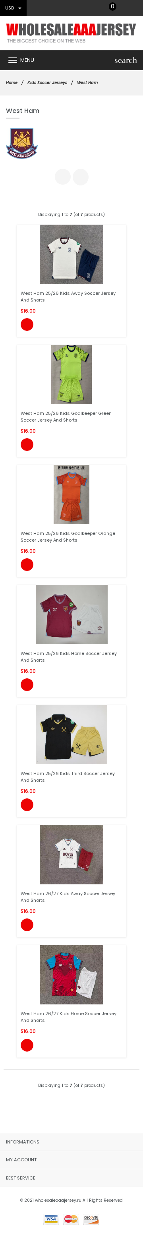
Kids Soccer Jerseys (47, 83)
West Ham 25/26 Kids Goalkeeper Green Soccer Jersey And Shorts (66, 416)
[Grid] (63, 177)
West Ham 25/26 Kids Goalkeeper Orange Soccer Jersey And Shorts (68, 536)
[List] (81, 177)
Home (11, 83)
